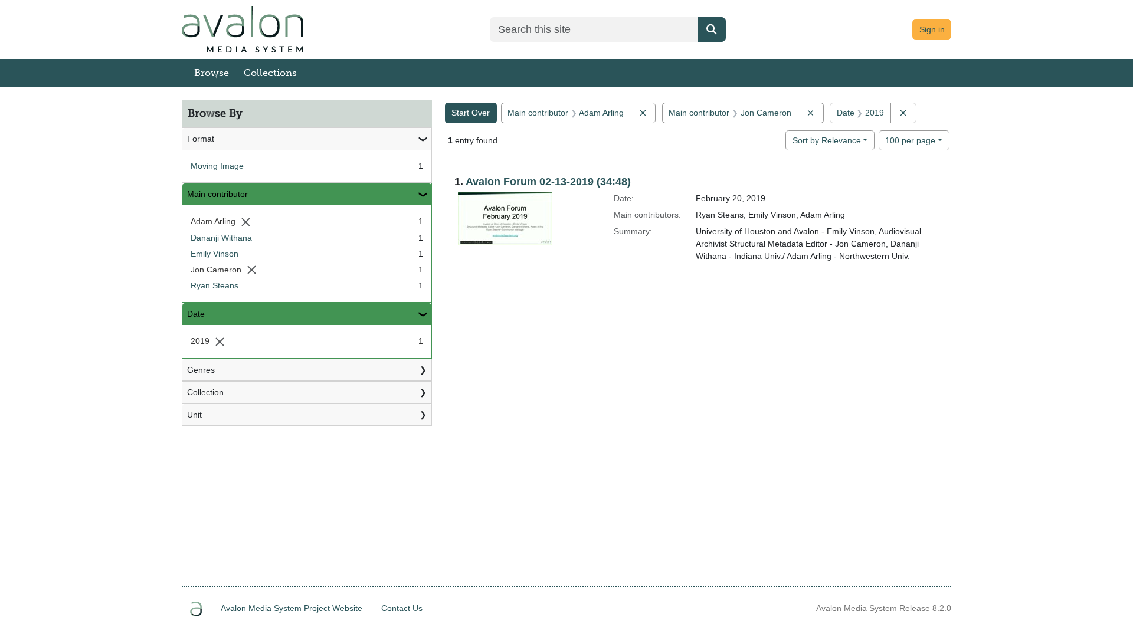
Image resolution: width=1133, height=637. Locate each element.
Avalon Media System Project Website (291, 608)
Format (200, 138)
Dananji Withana (221, 237)
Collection (205, 392)
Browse (211, 73)
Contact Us (402, 608)
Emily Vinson (214, 253)
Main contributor (217, 194)
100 (910, 140)
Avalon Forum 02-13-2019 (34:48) (548, 182)
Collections (270, 73)
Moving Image (217, 165)
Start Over (470, 112)
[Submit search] (712, 29)
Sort (827, 140)
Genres (201, 370)
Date (196, 313)
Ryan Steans (214, 285)
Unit (194, 414)
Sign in (932, 29)
